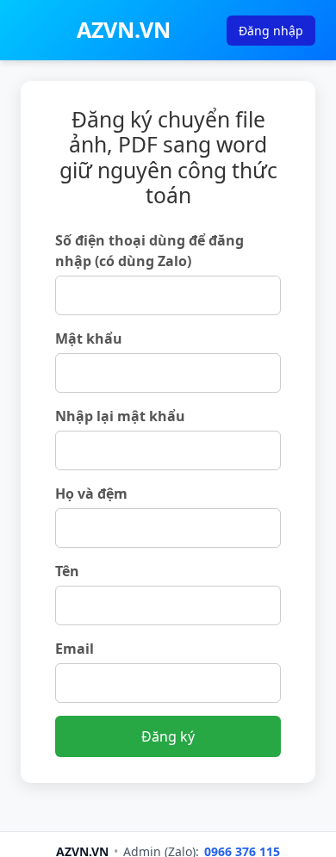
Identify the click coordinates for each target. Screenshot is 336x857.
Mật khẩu (88, 338)
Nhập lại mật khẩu (120, 416)
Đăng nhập (271, 30)
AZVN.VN (124, 29)
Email (74, 648)
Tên (67, 571)
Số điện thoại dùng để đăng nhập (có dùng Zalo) (149, 250)
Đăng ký (168, 736)
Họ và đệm (91, 493)
